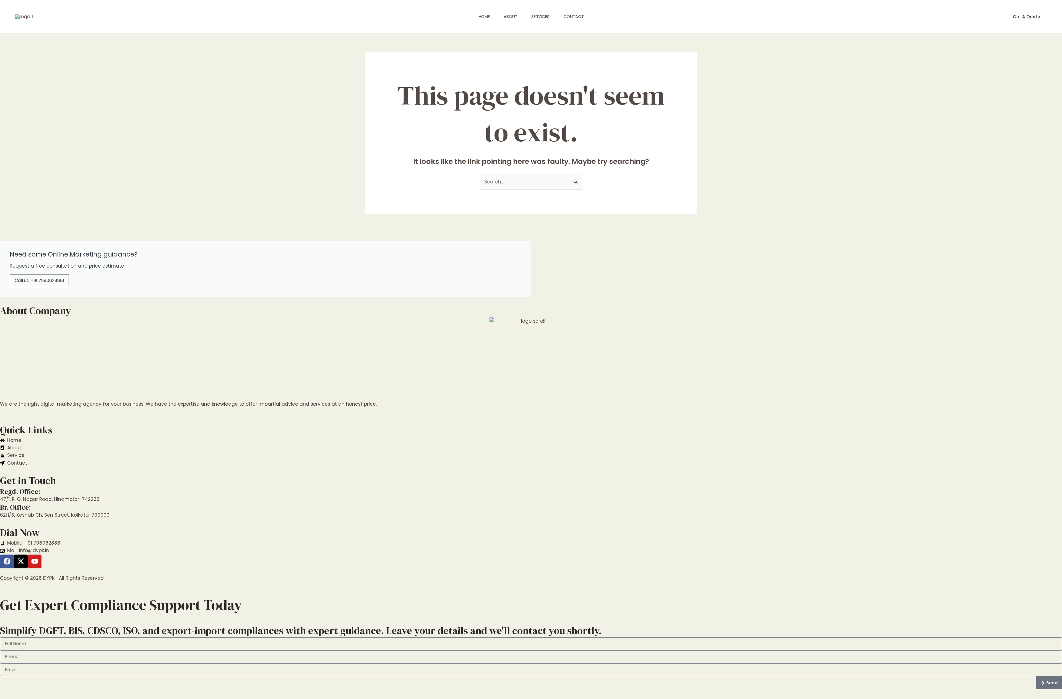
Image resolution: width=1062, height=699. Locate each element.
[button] (1026, 16)
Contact (573, 16)
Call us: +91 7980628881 (39, 280)
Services (540, 16)
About (510, 16)
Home (484, 16)
